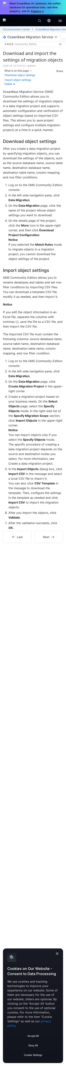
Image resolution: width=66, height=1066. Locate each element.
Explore (37, 11)
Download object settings (20, 75)
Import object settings (18, 79)
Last (20, 537)
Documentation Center (16, 29)
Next (46, 537)
